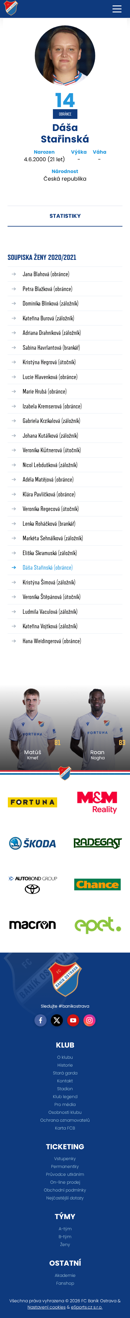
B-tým (65, 1237)
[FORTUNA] (32, 804)
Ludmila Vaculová (50, 611)
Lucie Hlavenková (50, 377)
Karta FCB (65, 1128)
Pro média (65, 1104)
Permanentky (65, 1166)
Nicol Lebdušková (50, 465)
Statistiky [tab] (65, 216)
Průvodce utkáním (65, 1174)
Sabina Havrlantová (51, 347)
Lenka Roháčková (49, 523)
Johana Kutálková (50, 435)
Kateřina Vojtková (50, 626)
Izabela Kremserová (52, 406)
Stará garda (65, 1073)
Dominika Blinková (51, 303)
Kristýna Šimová (49, 582)
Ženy (65, 1244)
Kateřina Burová (48, 318)
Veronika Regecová (51, 508)
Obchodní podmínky (65, 1190)
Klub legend (65, 1097)
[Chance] (97, 886)
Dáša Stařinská (48, 567)
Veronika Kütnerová (52, 450)
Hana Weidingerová (52, 641)
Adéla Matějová (48, 479)
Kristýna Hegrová (49, 362)
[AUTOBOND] (32, 886)
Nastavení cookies (47, 1307)
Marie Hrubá (45, 391)
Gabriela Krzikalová (51, 420)
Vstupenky (65, 1159)
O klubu (65, 1057)
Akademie (65, 1275)
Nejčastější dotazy (65, 1198)
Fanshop (65, 1283)
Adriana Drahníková (52, 332)
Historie (65, 1065)
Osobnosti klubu (65, 1112)
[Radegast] (97, 845)
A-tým (65, 1229)
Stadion (65, 1089)
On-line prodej (65, 1182)
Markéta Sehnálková (53, 538)
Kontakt (65, 1081)
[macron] (32, 927)
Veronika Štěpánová (52, 596)
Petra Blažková (48, 289)
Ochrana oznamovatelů (65, 1120)
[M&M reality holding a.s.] (97, 804)
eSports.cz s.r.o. (86, 1307)
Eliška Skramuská (50, 553)
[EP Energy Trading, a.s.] (97, 927)
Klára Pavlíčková (49, 494)
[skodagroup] (32, 845)
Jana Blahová (46, 274)
